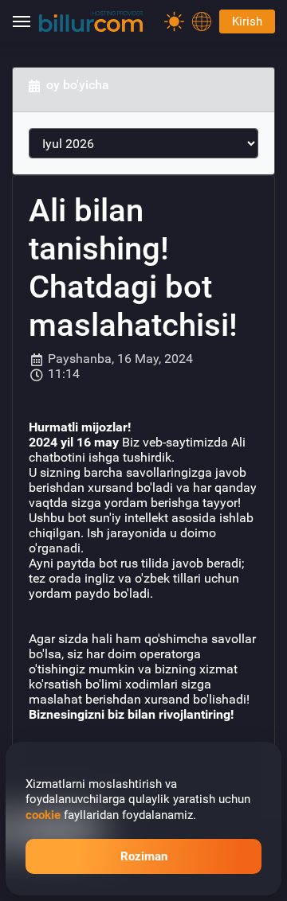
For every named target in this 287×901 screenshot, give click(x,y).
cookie (43, 815)
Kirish (247, 21)
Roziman (143, 856)
